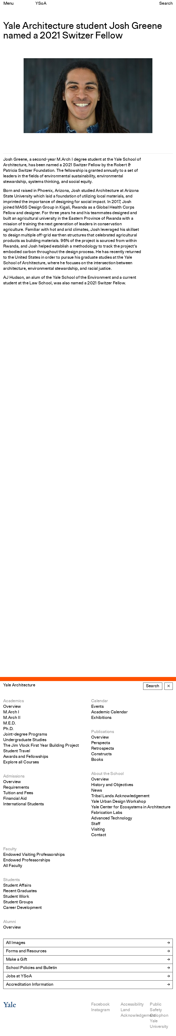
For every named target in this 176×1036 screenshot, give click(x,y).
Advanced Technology (111, 818)
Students (11, 880)
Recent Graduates (20, 891)
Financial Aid (15, 799)
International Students (23, 804)
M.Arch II (11, 718)
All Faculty (12, 866)
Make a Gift (16, 959)
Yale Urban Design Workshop (118, 802)
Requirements (16, 787)
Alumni (9, 922)
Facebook (100, 1004)
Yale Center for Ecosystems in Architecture (131, 807)
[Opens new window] (9, 1006)
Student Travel (16, 751)
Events (97, 707)
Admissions (14, 776)
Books (97, 760)
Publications (102, 732)
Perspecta (100, 743)
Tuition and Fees (18, 793)
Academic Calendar (109, 712)
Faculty (10, 849)
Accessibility (132, 1004)
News (96, 790)
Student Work (16, 897)
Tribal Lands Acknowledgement (120, 796)
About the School (107, 774)
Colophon (159, 1016)
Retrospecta (102, 749)
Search (166, 3)
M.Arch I (11, 712)
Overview (12, 707)
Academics (13, 701)
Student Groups (18, 902)
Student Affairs (17, 885)
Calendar (99, 701)
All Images (15, 943)
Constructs (101, 754)
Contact (98, 835)
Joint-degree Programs (25, 734)
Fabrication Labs (106, 813)
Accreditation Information (29, 985)
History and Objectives (112, 785)
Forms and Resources (26, 951)
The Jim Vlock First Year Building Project (41, 746)
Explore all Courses (21, 762)
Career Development (22, 908)
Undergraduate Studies (24, 740)
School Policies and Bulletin (31, 968)
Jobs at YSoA (19, 976)
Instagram (100, 1010)
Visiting (98, 829)
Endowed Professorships (26, 860)
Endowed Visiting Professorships (34, 855)
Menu (8, 3)
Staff (95, 824)
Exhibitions (101, 718)
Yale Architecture (19, 685)
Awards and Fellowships (25, 757)
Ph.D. (8, 729)
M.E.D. (9, 723)
